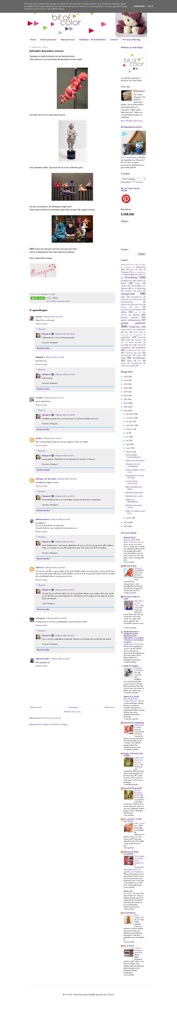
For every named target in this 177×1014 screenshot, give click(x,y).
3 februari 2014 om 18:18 (64, 590)
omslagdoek (125, 348)
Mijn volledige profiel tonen (132, 121)
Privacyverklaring (131, 40)
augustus (130, 429)
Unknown (40, 568)
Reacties (41, 329)
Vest (133, 288)
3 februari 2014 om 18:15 (64, 542)
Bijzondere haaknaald (134, 493)
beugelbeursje (126, 310)
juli (127, 433)
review (139, 355)
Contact (114, 40)
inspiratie (61, 301)
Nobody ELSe (130, 538)
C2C (144, 275)
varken (123, 363)
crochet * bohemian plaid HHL (138, 950)
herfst (136, 332)
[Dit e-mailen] (47, 298)
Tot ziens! (128, 893)
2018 (126, 396)
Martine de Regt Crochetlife (131, 853)
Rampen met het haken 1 (135, 461)
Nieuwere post (36, 707)
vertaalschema (136, 363)
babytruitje (138, 304)
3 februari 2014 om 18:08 (65, 375)
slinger (129, 361)
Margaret (46, 334)
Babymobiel (141, 267)
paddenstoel (132, 350)
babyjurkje (125, 299)
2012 (126, 526)
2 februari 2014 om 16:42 (66, 479)
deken (124, 312)
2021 (126, 384)
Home (33, 40)
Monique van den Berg (46, 479)
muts (131, 345)
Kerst (123, 283)
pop (139, 353)
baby (123, 297)
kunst (68, 301)
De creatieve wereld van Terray (132, 820)
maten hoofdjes (135, 342)
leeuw (123, 342)
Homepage (73, 707)
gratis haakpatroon (130, 320)
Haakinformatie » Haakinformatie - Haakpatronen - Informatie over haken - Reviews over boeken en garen (134, 637)
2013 (126, 523)
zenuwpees (40, 618)
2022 (126, 380)
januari (129, 518)
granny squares (129, 317)
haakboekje (134, 327)
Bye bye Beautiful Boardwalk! (139, 793)
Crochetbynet (130, 913)
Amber (123, 264)
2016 (126, 403)
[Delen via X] (52, 298)
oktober (129, 422)
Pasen (137, 283)
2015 (126, 407)
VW (142, 286)
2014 (126, 411)
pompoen (129, 353)
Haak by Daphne (131, 666)
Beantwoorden (41, 324)
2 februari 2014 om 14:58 (54, 357)
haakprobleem (126, 330)
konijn (127, 340)
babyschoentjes (127, 302)
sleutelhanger (139, 358)
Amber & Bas (133, 264)
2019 (126, 392)
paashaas (141, 348)
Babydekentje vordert (134, 496)
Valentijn (124, 288)
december (130, 414)
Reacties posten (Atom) (51, 718)
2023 (126, 377)
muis (122, 345)
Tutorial (133, 286)
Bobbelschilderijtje (130, 275)
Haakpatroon (126, 281)
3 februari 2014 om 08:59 (56, 618)
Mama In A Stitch (131, 697)
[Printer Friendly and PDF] (37, 299)
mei (127, 441)
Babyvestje (130, 270)
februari (129, 452)
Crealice (39, 398)
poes (144, 350)
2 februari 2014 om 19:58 (60, 519)
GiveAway (131, 277)
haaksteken (141, 330)
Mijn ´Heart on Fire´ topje (138, 603)
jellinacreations (42, 519)
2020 (126, 388)
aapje (139, 291)
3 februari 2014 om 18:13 (64, 496)
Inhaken (140, 281)
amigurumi (128, 293)
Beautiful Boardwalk (133, 788)
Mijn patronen (68, 40)
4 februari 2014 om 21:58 (60, 659)
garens (136, 315)
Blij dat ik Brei (130, 566)
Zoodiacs (128, 291)
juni (127, 437)
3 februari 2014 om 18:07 (65, 334)
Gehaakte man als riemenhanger (132, 465)
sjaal (123, 358)
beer (137, 307)
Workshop (141, 288)
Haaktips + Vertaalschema (92, 40)
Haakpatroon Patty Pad (134, 644)
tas (139, 361)
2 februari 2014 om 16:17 (52, 438)
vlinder (123, 366)
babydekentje (136, 297)
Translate (139, 182)
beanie (123, 307)
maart (128, 448)
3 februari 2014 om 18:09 (65, 415)
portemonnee (126, 355)
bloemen (138, 310)
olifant (140, 345)
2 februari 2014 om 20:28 (54, 568)
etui (136, 312)
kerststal (142, 337)
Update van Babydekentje (131, 501)
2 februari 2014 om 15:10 (53, 398)
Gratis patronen (48, 40)
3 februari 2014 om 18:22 (65, 636)
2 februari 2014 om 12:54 (53, 317)
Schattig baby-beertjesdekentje (133, 456)
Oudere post (109, 707)
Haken (54, 301)
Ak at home (129, 946)
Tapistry (124, 286)
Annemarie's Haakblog (134, 723)
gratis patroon (133, 323)
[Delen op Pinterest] (56, 298)
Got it (150, 6)
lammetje (138, 340)
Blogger (111, 995)
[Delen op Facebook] (54, 298)
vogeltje (132, 366)
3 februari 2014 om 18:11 (64, 456)
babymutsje (137, 299)
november (130, 418)
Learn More (139, 6)
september (130, 425)
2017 (126, 399)
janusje (39, 317)
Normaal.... (138, 568)
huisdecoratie (137, 335)
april (128, 444)
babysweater (126, 304)
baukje (39, 438)
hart (126, 332)
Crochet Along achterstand (131, 482)
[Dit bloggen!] (49, 298)
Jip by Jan (128, 891)
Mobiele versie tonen (72, 712)
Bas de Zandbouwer (139, 272)
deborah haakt (42, 659)
